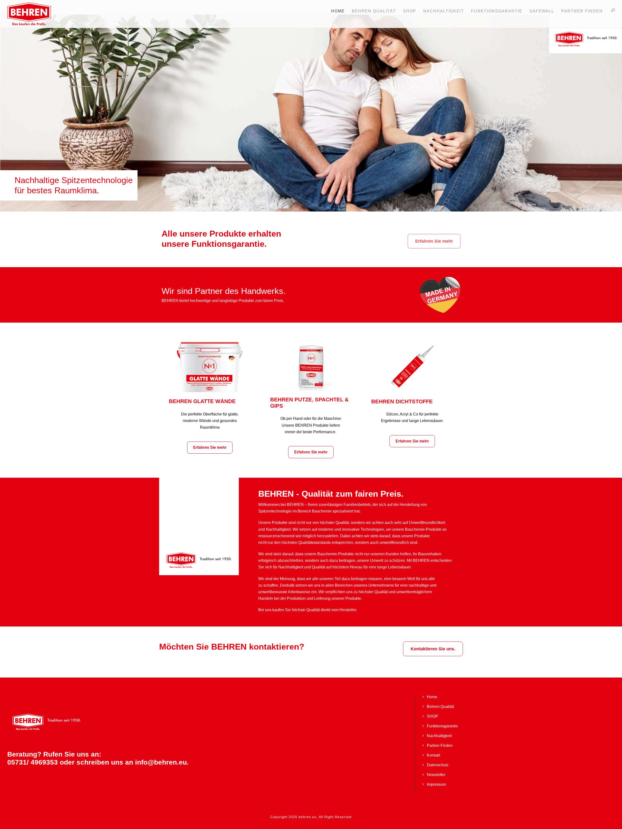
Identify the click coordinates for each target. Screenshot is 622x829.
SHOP (409, 11)
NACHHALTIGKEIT (443, 11)
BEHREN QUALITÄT (374, 11)
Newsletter (436, 775)
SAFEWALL (541, 11)
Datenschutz (438, 765)
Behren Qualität (440, 707)
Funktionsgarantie (442, 726)
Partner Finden (582, 11)
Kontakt (433, 755)
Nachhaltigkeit (439, 736)
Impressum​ (436, 784)
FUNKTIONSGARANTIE (496, 11)
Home (338, 11)
